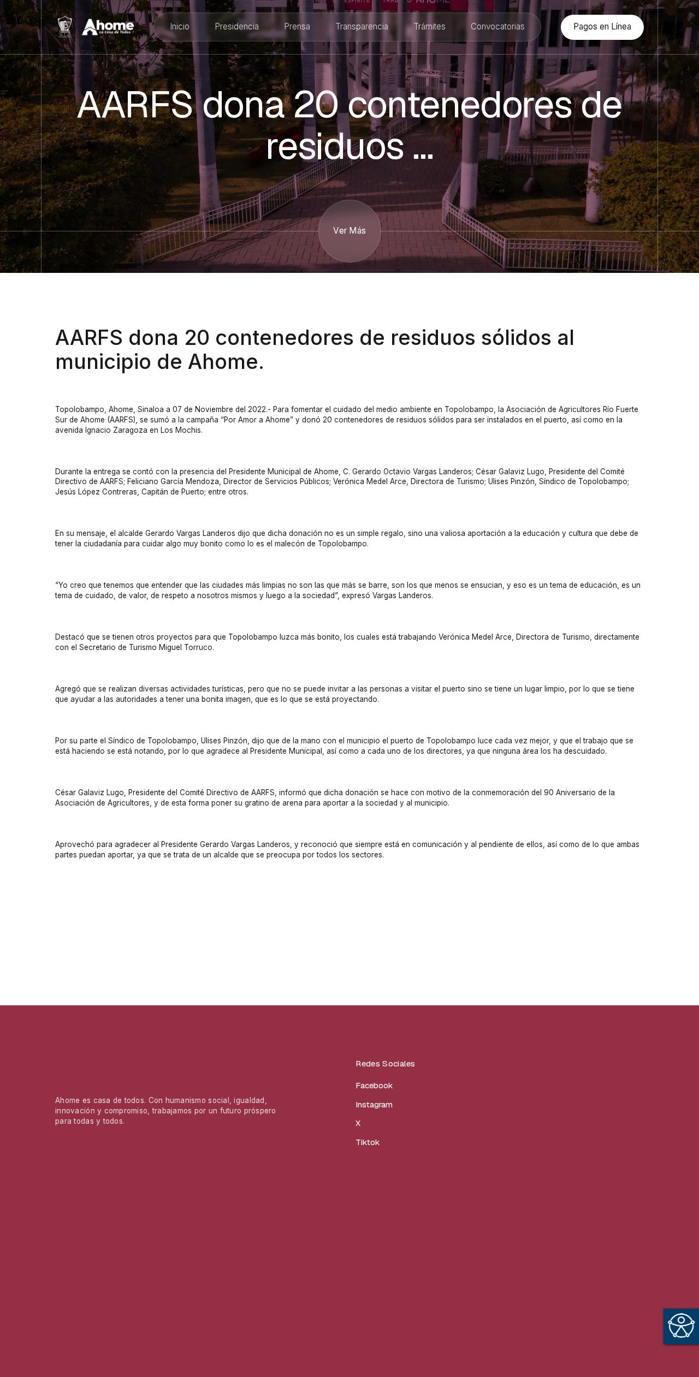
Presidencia (237, 26)
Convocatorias (498, 26)
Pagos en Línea (602, 26)
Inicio (179, 26)
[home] (94, 27)
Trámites (429, 26)
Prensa (297, 26)
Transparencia (361, 26)
